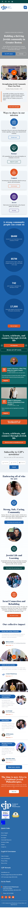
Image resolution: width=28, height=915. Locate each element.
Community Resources (6, 839)
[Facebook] (2, 897)
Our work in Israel (14, 615)
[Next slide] (26, 345)
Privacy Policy (4, 860)
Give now (14, 791)
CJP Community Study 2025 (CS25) (9, 877)
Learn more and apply (14, 106)
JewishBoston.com (5, 872)
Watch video (8, 645)
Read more (8, 676)
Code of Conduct (5, 856)
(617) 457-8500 (10, 893)
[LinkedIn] (9, 897)
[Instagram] (6, 897)
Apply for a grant (14, 161)
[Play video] (14, 657)
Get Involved (4, 835)
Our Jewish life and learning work (14, 568)
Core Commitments (5, 858)
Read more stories (14, 767)
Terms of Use (4, 863)
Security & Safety (5, 842)
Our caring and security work (14, 522)
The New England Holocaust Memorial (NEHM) (11, 874)
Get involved (14, 186)
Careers (3, 844)
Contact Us (3, 846)
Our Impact (3, 837)
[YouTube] (13, 897)
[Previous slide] (2, 345)
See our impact (14, 326)
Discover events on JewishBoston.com (14, 442)
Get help (21, 53)
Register (5, 380)
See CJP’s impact (9, 53)
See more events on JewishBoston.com (14, 422)
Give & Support (4, 833)
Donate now (14, 137)
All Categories (14, 345)
